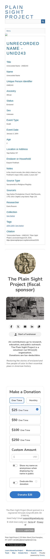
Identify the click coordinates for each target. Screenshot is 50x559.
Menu (9, 31)
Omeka (42, 555)
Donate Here (23, 553)
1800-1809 (11, 226)
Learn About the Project (14, 550)
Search (43, 21)
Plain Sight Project (19, 12)
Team (7, 553)
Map (13, 553)
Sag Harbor (11, 216)
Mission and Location (34, 550)
